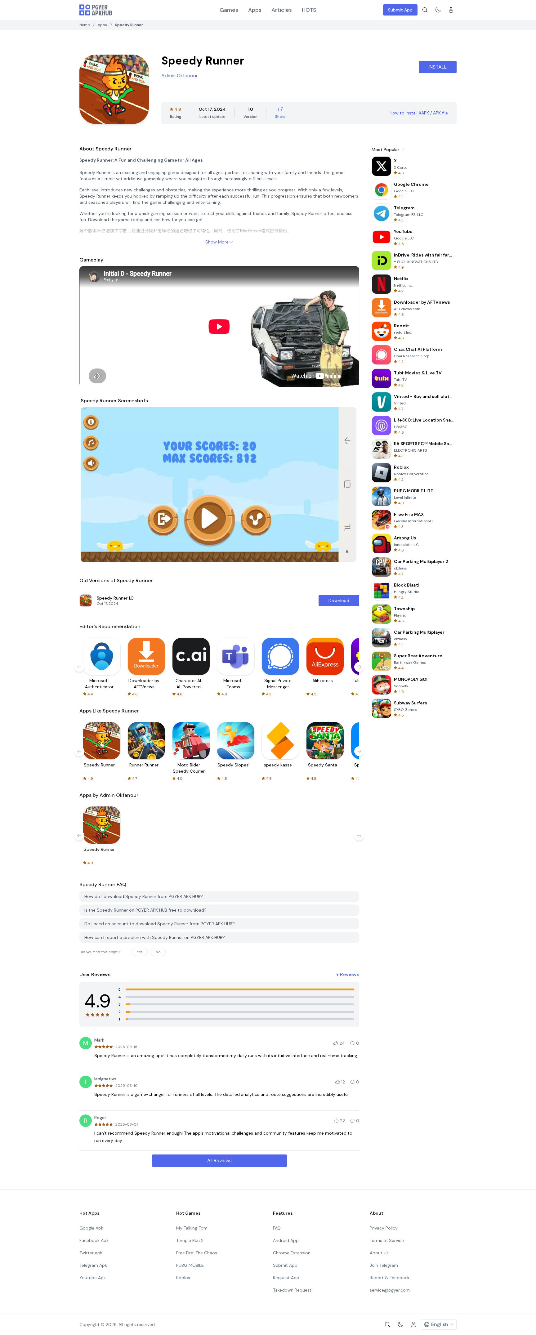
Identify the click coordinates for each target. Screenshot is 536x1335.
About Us (379, 1253)
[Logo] (95, 10)
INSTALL (438, 67)
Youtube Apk (92, 1277)
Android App (286, 1240)
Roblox (183, 1277)
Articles (281, 10)
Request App (286, 1277)
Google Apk (91, 1228)
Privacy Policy (384, 1228)
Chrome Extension (291, 1253)
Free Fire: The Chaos (196, 1253)
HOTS (309, 10)
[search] (425, 10)
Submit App (400, 10)
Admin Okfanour (179, 75)
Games (229, 10)
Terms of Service (387, 1240)
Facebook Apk (94, 1240)
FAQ (277, 1228)
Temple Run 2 (189, 1240)
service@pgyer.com (390, 1290)
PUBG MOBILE (190, 1265)
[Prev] (91, 484)
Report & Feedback (389, 1277)
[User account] (451, 10)
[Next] (347, 484)
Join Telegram (384, 1265)
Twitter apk (90, 1253)
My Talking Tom (192, 1228)
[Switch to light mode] (438, 10)
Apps (254, 10)
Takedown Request (292, 1290)
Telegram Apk (93, 1265)
